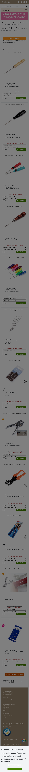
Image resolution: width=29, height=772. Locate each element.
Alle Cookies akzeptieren (15, 769)
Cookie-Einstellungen (14, 765)
